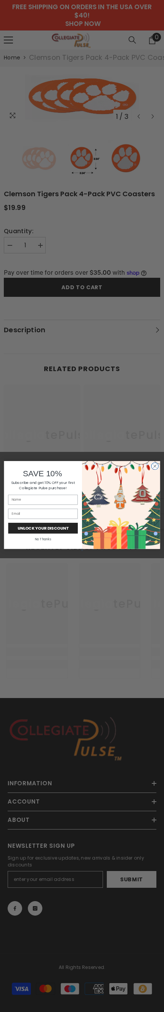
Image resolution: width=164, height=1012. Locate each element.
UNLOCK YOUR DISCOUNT (43, 528)
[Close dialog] (154, 466)
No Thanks (43, 539)
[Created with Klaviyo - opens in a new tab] (82, 550)
